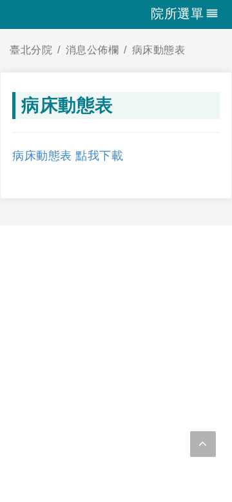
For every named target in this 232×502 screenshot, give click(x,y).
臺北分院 (31, 49)
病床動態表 (159, 49)
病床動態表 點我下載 (67, 155)
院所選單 (177, 13)
